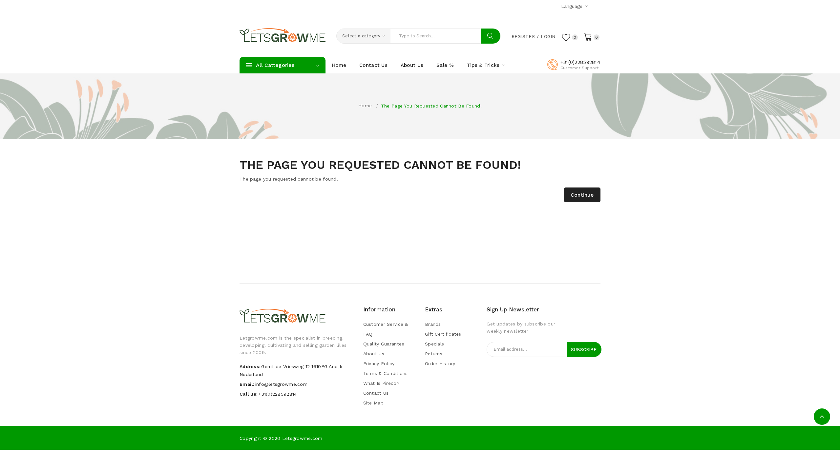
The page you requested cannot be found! (431, 105)
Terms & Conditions (385, 373)
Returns (433, 353)
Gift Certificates (443, 334)
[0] (588, 36)
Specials (434, 343)
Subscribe (584, 349)
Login (548, 36)
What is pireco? (381, 383)
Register (523, 36)
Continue (582, 195)
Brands (433, 324)
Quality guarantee (384, 343)
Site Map (373, 402)
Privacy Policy (379, 363)
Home (365, 105)
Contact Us (376, 393)
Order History (440, 363)
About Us (373, 353)
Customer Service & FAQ (385, 329)
